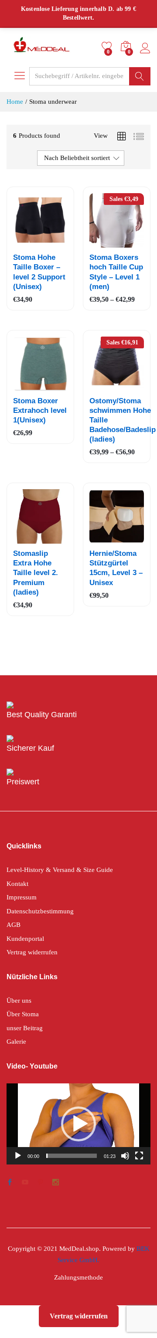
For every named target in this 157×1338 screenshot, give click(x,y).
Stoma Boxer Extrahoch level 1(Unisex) (40, 410)
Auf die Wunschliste (49, 242)
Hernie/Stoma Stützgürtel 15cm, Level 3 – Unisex (116, 567)
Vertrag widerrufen (32, 952)
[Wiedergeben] (18, 1155)
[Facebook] (9, 1183)
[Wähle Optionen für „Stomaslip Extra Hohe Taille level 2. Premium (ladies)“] (29, 538)
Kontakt (17, 883)
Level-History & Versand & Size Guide (60, 869)
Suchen (139, 76)
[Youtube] (25, 1183)
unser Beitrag (25, 1028)
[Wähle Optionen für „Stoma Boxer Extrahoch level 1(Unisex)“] (29, 385)
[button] (78, 1123)
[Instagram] (55, 1183)
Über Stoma (23, 1014)
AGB (13, 924)
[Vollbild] (139, 1155)
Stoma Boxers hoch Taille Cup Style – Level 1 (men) (116, 271)
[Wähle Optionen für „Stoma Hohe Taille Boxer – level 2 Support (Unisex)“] (29, 242)
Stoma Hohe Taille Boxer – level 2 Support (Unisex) (39, 271)
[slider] (71, 1156)
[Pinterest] (40, 1183)
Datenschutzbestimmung (40, 911)
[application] (78, 1123)
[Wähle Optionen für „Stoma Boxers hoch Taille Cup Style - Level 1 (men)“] (105, 242)
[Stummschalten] (125, 1155)
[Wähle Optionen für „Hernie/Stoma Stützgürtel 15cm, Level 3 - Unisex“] (105, 538)
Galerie (16, 1041)
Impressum (22, 897)
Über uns (19, 1000)
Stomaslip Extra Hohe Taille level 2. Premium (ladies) (35, 572)
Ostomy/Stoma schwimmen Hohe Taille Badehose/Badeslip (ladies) (122, 420)
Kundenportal (25, 938)
